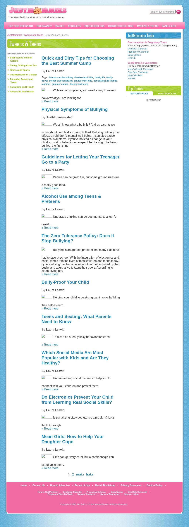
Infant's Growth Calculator (140, 69)
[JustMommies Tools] (153, 35)
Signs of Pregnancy (109, 494)
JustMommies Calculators (142, 62)
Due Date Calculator (138, 72)
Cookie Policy (155, 485)
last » (89, 474)
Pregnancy (44, 26)
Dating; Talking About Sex (23, 65)
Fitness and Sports (20, 70)
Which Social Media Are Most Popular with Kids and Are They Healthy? (75, 357)
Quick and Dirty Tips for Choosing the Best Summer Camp (78, 61)
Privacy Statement (131, 485)
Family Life (169, 26)
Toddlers (74, 26)
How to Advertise (60, 485)
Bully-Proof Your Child (65, 282)
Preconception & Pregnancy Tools (147, 42)
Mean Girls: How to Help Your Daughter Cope (73, 439)
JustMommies (14, 35)
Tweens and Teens (33, 35)
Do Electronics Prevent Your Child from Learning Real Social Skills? (78, 400)
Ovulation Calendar (137, 48)
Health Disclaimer (105, 485)
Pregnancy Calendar (138, 52)
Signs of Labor (131, 494)
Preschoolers (95, 26)
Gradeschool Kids (120, 26)
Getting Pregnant (20, 26)
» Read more (50, 101)
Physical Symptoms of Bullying (75, 109)
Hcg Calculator (135, 75)
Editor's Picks (139, 94)
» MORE (131, 58)
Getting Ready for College (23, 74)
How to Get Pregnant (48, 492)
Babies (59, 26)
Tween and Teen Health (22, 91)
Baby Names (134, 55)
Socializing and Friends (22, 87)
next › (80, 474)
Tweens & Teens (147, 26)
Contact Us (38, 485)
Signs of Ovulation (86, 494)
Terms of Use (82, 485)
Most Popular (167, 94)
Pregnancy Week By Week (60, 494)
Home (23, 485)
